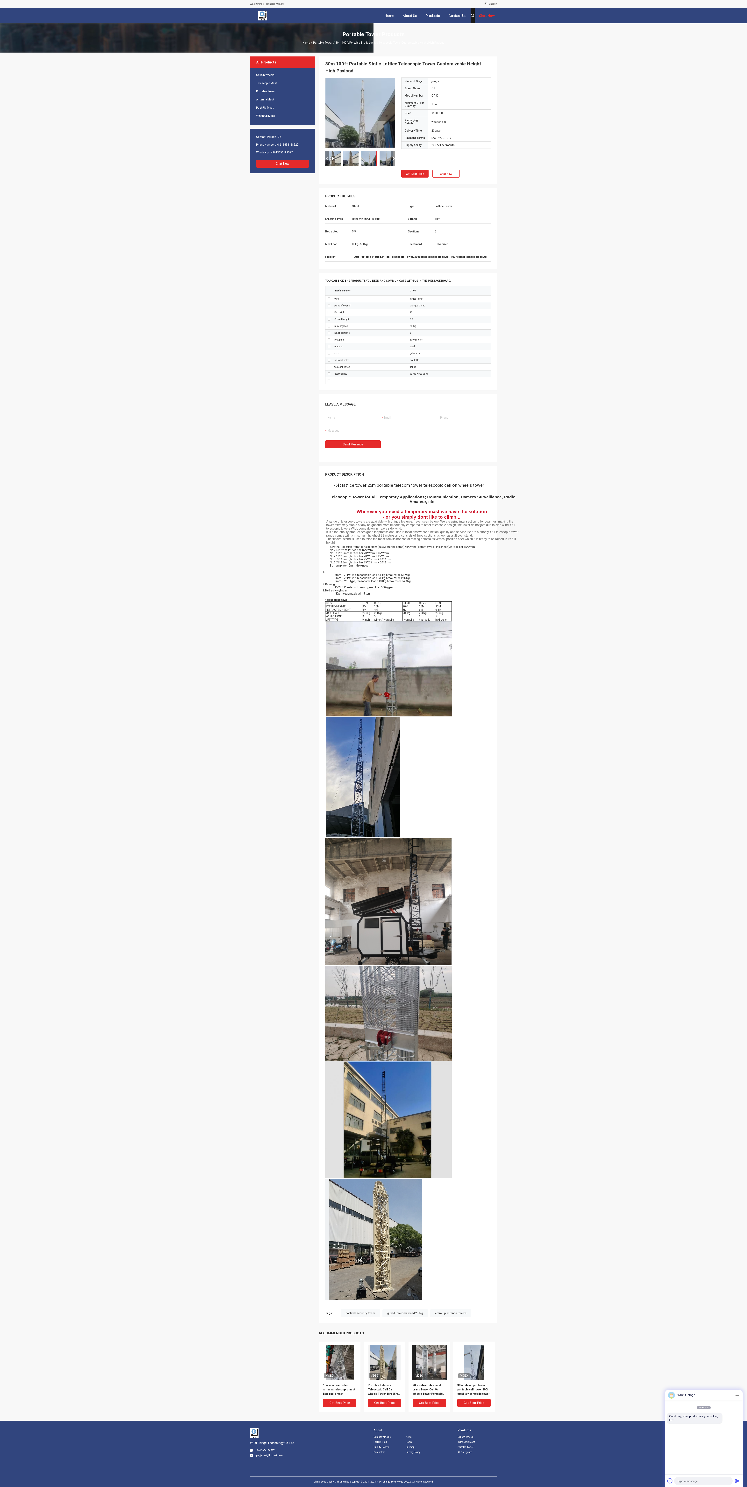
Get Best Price (415, 173)
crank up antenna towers (450, 1313)
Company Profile (382, 1437)
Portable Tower (322, 42)
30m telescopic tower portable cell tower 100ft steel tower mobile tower (473, 1389)
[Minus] (737, 1395)
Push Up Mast (265, 107)
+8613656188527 (287, 144)
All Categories (465, 1452)
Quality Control (381, 1447)
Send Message (353, 444)
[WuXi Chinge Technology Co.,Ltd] (262, 15)
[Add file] (670, 1480)
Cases (409, 1442)
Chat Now (282, 163)
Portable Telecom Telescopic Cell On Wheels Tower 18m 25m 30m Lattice (383, 1390)
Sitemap (410, 1447)
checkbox (329, 298)
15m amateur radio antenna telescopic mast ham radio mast (339, 1389)
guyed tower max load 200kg (405, 1313)
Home (306, 42)
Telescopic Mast (266, 83)
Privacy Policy (413, 1452)
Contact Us (379, 1452)
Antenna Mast (265, 99)
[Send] (737, 1480)
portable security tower (360, 1313)
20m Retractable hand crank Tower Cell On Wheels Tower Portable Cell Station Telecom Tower (428, 1390)
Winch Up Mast (265, 115)
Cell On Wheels (265, 75)
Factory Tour (380, 1442)
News (409, 1437)
